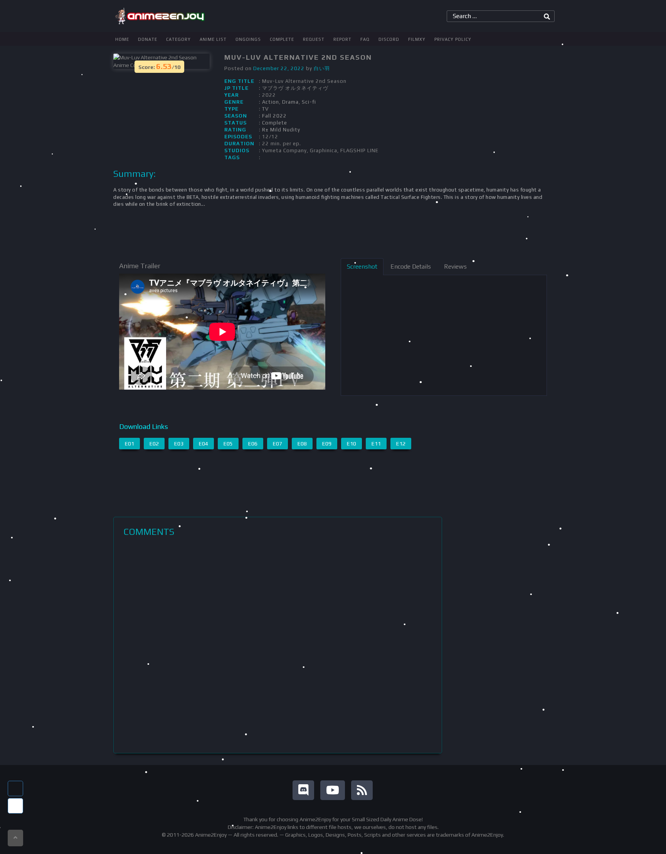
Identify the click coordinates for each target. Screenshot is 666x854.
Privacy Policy (452, 39)
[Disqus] (277, 645)
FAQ (365, 39)
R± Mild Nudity (281, 130)
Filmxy (417, 39)
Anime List (213, 39)
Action (270, 102)
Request (314, 39)
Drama (290, 102)
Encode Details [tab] (410, 266)
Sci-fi (309, 102)
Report (342, 39)
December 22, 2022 (278, 68)
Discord (388, 39)
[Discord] (303, 790)
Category (178, 39)
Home (122, 39)
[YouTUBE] (332, 790)
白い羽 (322, 68)
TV (265, 109)
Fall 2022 (274, 116)
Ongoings (248, 39)
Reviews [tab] (455, 266)
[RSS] (362, 790)
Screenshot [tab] (362, 266)
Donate (147, 39)
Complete (282, 39)
